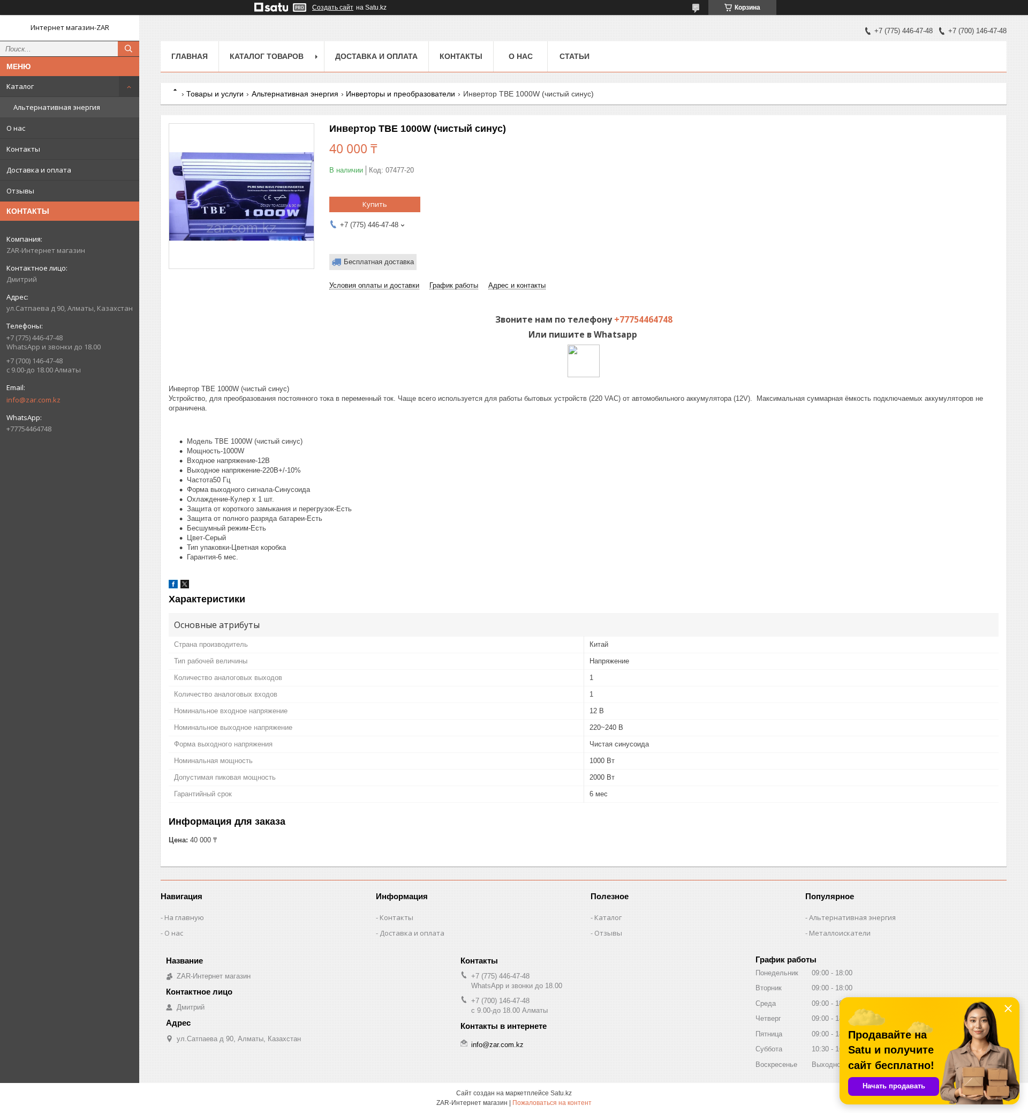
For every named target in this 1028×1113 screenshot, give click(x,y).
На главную (184, 917)
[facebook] (173, 586)
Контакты (23, 149)
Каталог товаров (267, 56)
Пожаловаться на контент (552, 1103)
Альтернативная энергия (56, 107)
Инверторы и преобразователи (400, 93)
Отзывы (20, 191)
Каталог (20, 86)
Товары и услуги (215, 93)
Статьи (574, 56)
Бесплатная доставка (379, 262)
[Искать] (128, 49)
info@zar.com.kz (33, 400)
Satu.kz (561, 1093)
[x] (184, 586)
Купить (374, 204)
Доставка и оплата (38, 170)
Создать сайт (332, 7)
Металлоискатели (840, 933)
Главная (189, 56)
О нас (15, 128)
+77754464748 (643, 319)
